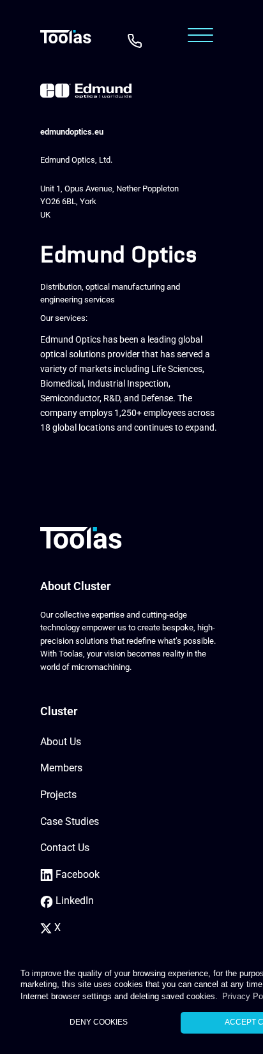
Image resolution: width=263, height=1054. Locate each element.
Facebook (76, 874)
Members (61, 768)
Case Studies (69, 821)
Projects (58, 795)
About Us (60, 742)
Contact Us (64, 848)
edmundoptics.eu (71, 132)
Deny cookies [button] (99, 1022)
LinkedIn (73, 900)
